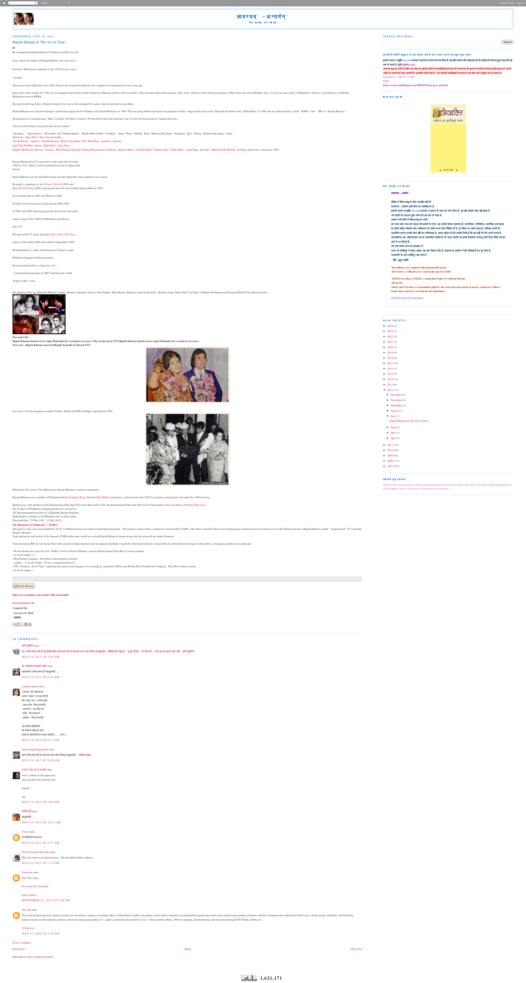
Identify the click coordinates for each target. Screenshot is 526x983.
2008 (390, 461)
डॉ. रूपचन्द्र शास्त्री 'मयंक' (34, 666)
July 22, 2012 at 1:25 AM (40, 863)
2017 (390, 363)
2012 (390, 390)
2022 (390, 336)
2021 (390, 342)
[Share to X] (22, 624)
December (396, 394)
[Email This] (14, 624)
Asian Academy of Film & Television (184, 505)
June (393, 427)
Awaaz (38, 145)
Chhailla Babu (144, 149)
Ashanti (116, 141)
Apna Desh (31, 137)
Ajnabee (35, 141)
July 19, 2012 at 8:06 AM (40, 760)
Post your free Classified (35, 886)
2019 (390, 352)
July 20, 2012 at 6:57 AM (40, 842)
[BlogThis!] (18, 624)
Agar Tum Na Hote (23, 145)
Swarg (243, 149)
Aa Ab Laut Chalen (50, 184)
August (395, 410)
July (393, 416)
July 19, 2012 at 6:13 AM (40, 740)
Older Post (356, 949)
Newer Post (19, 949)
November (397, 400)
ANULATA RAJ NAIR (34, 769)
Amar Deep (192, 149)
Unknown (27, 872)
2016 (390, 368)
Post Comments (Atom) (40, 957)
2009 (390, 455)
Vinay (25, 831)
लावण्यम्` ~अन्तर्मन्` (263, 17)
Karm (77, 141)
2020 (390, 347)
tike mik (26, 909)
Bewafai (204, 149)
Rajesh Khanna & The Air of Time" (409, 421)
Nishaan (111, 149)
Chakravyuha (160, 149)
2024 (390, 326)
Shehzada (18, 137)
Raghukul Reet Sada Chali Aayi (58, 234)
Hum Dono (50, 145)
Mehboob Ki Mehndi (223, 149)
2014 (390, 379)
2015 (390, 374)
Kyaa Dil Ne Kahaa (23, 188)
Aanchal (105, 141)
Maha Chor (67, 141)
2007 (390, 466)
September (397, 405)
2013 (390, 384)
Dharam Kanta (98, 149)
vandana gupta (30, 686)
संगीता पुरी (27, 811)
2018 (390, 358)
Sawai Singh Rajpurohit (35, 749)
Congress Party (77, 497)
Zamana (49, 149)
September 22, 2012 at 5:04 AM (46, 900)
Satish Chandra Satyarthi (35, 852)
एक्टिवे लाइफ (85, 755)
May (393, 432)
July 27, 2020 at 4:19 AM (40, 933)
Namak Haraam (50, 141)
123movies (28, 928)
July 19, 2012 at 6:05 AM (40, 677)
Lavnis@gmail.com (23, 603)
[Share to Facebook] (26, 624)
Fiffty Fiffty (177, 149)
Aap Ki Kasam (20, 141)
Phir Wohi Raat (90, 141)
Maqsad (122, 149)
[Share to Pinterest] (30, 624)
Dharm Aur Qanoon (32, 149)
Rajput (16, 149)
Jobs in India (29, 895)
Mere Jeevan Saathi (50, 137)
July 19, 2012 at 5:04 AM (40, 656)
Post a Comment (22, 942)
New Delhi (102, 497)
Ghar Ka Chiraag (80, 149)
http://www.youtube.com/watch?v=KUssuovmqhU (41, 595)
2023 (390, 331)
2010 (390, 450)
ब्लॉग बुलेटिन (27, 645)
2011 (390, 445)
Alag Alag (63, 145)
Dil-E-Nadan (63, 149)
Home (188, 949)
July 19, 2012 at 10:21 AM (41, 822)
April (394, 438)
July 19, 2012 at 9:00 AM (40, 802)
